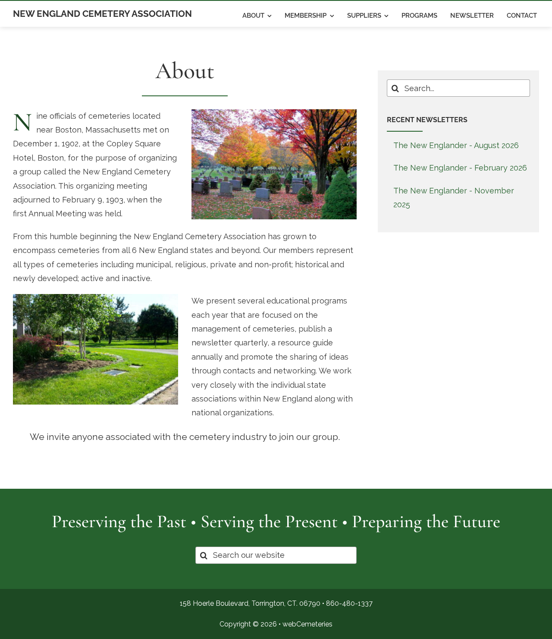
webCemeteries (307, 624)
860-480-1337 (349, 603)
